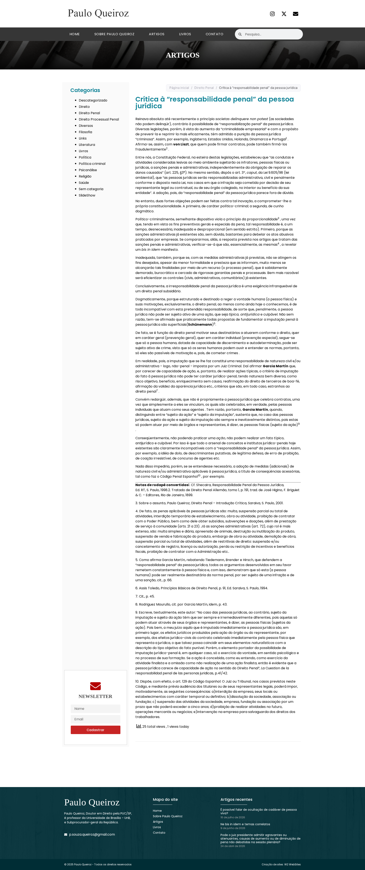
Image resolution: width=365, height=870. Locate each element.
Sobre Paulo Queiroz (114, 34)
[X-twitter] (284, 13)
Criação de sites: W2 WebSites (281, 864)
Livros (185, 34)
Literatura (87, 144)
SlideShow (87, 195)
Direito (84, 106)
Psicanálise (88, 170)
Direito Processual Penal (99, 119)
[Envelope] (295, 13)
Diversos (86, 125)
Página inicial (179, 88)
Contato (214, 34)
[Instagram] (272, 13)
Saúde (84, 182)
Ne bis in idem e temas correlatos (245, 824)
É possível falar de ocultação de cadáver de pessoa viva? (259, 811)
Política (85, 157)
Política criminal (92, 163)
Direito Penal (89, 113)
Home (74, 34)
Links (83, 138)
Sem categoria (91, 189)
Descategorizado (93, 100)
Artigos (157, 34)
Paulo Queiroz (92, 802)
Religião (85, 176)
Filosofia (85, 132)
